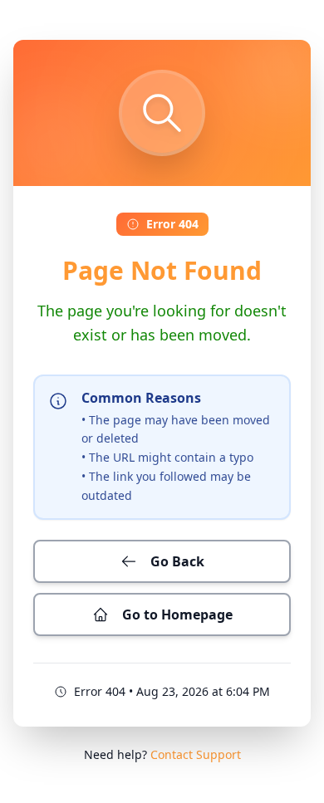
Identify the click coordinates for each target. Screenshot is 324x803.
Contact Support (195, 754)
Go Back (177, 561)
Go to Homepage (177, 614)
